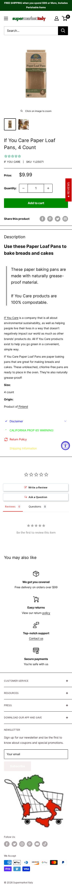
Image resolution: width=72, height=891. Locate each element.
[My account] (57, 18)
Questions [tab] (35, 506)
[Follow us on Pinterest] (29, 844)
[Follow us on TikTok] (45, 844)
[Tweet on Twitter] (57, 219)
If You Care (12, 161)
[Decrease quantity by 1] (23, 188)
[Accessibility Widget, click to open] (65, 445)
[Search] (63, 30)
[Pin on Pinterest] (50, 219)
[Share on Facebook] (42, 219)
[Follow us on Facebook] (7, 844)
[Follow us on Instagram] (22, 844)
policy (46, 613)
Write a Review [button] (37, 487)
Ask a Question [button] (38, 497)
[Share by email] (65, 219)
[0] (64, 18)
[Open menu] (6, 18)
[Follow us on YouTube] (37, 844)
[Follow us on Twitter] (14, 844)
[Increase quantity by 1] (48, 188)
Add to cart (36, 203)
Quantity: (10, 188)
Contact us (36, 638)
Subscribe (17, 766)
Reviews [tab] (10, 506)
